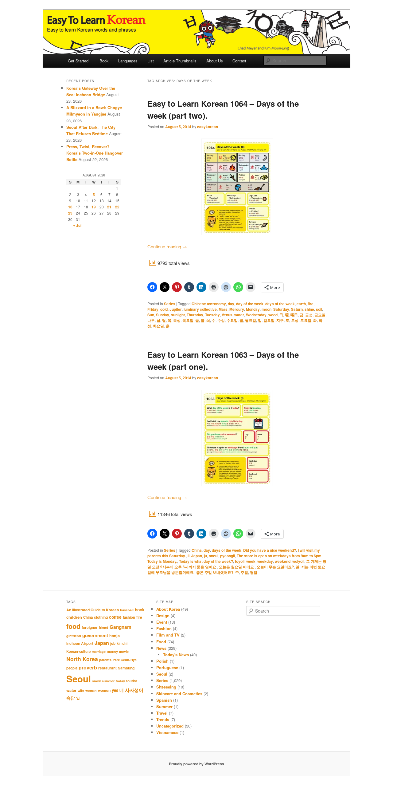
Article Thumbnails (179, 61)
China (197, 550)
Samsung (126, 668)
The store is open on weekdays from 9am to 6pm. (279, 555)
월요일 (250, 320)
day (231, 303)
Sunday (162, 315)
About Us (214, 61)
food (73, 626)
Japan (196, 555)
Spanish (164, 700)
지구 (280, 320)
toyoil (239, 561)
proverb (88, 667)
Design (162, 615)
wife (81, 690)
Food (161, 642)
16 (70, 207)
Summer (164, 706)
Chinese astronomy (209, 303)
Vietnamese (167, 732)
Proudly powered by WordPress (196, 764)
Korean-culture (78, 651)
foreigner (90, 627)
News (161, 648)
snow (96, 681)
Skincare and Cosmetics (179, 693)
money (112, 651)
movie (124, 651)
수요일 (232, 320)
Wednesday (256, 315)
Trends (162, 719)
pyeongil (227, 555)
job (112, 643)
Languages (128, 61)
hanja (114, 635)
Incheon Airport (79, 643)
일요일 (268, 320)
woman (91, 690)
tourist (131, 681)
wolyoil (298, 561)
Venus (227, 315)
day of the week (249, 303)
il (188, 555)
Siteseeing (166, 687)
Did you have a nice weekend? (269, 550)
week (250, 561)
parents (105, 659)
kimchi (122, 643)
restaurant (107, 668)
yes (115, 690)
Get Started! (79, 61)
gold (164, 309)
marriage (99, 651)
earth (301, 303)
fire (310, 303)
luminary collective (200, 309)
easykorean (207, 126)
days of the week (280, 303)
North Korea (82, 659)
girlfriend (73, 635)
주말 (244, 572)
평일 (253, 572)
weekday (265, 561)
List (150, 61)
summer (108, 681)
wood (273, 315)
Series (169, 303)
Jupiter (175, 309)
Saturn (297, 309)
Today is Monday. (162, 561)
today (120, 681)
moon (266, 309)
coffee (115, 617)
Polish (162, 661)
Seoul (78, 678)
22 (117, 207)
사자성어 (134, 690)
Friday (152, 309)
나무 (151, 320)
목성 (177, 320)
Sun (150, 315)
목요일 (187, 320)
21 (109, 207)
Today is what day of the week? (206, 561)
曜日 (294, 315)
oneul (213, 555)
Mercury (236, 309)
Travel (162, 713)
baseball (127, 610)
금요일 (319, 315)
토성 (294, 320)
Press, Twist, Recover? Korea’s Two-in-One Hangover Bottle (94, 153)
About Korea (168, 609)
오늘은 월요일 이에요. (237, 567)
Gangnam (120, 627)
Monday (253, 309)
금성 (309, 315)
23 (70, 213)
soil (319, 309)
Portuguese (167, 667)
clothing (101, 617)
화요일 (158, 326)
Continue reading (167, 246)
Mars (223, 309)
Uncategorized (170, 726)
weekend (282, 561)
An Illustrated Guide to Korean (92, 610)
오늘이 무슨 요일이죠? (275, 567)
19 (93, 207)
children (74, 617)
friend (103, 627)
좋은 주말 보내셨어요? (214, 572)
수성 (221, 320)
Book (104, 61)
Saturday (281, 309)
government (95, 635)
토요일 (305, 320)
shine (309, 309)
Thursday (195, 315)
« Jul (77, 225)
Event (161, 622)
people (71, 668)
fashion (129, 617)
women (104, 690)
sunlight (178, 315)
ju (205, 555)
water (239, 315)
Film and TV (168, 635)
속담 (70, 698)
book (140, 609)
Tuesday (212, 315)
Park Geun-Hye (125, 659)
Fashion (164, 628)
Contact (239, 61)
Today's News (176, 654)
